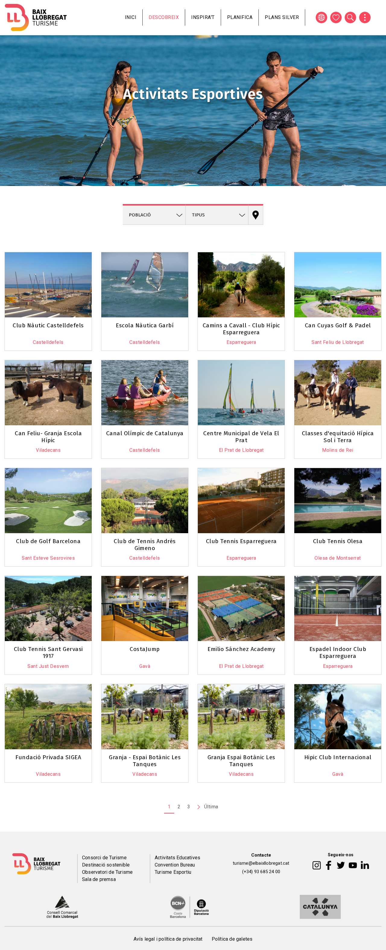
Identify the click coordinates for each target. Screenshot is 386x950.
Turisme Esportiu (173, 872)
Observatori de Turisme (107, 872)
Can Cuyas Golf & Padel (338, 325)
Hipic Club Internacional (338, 757)
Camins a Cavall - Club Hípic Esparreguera (241, 329)
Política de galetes (232, 939)
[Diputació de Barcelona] (189, 906)
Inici (131, 17)
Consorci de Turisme (104, 857)
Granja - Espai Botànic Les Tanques (145, 761)
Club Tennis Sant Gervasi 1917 (48, 652)
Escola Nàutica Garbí (145, 325)
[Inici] (36, 17)
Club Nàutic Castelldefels (48, 325)
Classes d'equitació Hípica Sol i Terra (338, 437)
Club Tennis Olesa (338, 541)
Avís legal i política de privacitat (168, 939)
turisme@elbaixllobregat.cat (261, 863)
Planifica (240, 17)
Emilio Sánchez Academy (241, 649)
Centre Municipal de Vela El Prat (241, 437)
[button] (12, 251)
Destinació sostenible (106, 865)
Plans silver (282, 17)
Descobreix (164, 17)
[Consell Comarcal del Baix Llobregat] (62, 906)
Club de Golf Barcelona (48, 541)
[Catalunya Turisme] (320, 906)
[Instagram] (316, 865)
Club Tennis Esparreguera (241, 541)
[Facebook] (328, 865)
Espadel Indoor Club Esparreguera (337, 652)
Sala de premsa (99, 879)
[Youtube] (352, 865)
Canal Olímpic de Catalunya (145, 433)
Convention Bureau (175, 865)
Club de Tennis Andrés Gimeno (145, 545)
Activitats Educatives (177, 857)
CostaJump (145, 649)
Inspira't (203, 17)
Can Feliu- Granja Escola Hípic (48, 437)
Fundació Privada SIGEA (48, 757)
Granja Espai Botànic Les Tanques (241, 761)
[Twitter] (340, 865)
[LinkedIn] (364, 865)
